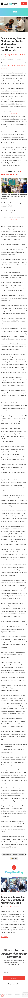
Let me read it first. (14, 984)
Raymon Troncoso (9, 56)
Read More (5, 937)
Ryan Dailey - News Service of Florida (14, 54)
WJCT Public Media (9, 994)
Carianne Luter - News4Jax (11, 907)
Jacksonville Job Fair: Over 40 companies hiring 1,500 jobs (13, 900)
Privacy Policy (24, 994)
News (14, 12)
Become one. (14, 113)
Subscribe (14, 978)
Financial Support (17, 994)
